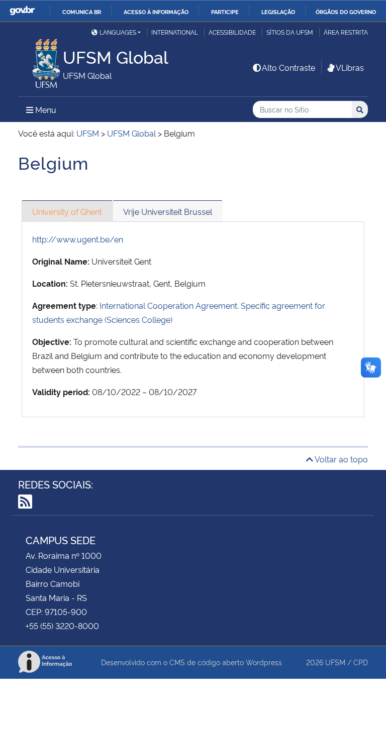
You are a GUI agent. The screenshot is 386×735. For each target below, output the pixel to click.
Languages (118, 32)
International (174, 32)
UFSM (335, 662)
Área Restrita (346, 32)
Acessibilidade (232, 32)
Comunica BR (81, 12)
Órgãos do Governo (346, 12)
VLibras (350, 67)
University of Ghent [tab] (67, 211)
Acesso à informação (156, 12)
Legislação (278, 12)
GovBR (22, 11)
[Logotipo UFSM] (40, 60)
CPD (360, 662)
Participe (225, 12)
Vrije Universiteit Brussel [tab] (167, 211)
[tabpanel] (193, 319)
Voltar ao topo (340, 458)
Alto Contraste (288, 67)
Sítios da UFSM (289, 32)
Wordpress (264, 662)
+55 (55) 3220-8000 (62, 625)
